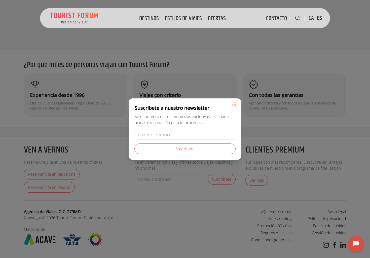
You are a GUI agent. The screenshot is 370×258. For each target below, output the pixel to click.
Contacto (276, 18)
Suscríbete (185, 149)
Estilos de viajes (183, 18)
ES (319, 18)
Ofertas (217, 18)
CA (311, 18)
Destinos (149, 18)
